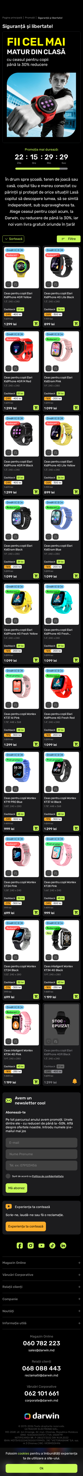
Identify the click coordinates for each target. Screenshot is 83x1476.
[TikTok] (52, 1246)
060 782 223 (41, 1343)
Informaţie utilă (14, 1323)
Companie (10, 1299)
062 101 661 (41, 1393)
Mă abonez (16, 1188)
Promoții (30, 17)
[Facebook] (20, 1246)
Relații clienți (12, 1287)
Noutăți (8, 1311)
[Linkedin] (63, 1246)
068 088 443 (41, 1368)
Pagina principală (12, 17)
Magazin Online (14, 1263)
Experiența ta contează (25, 1226)
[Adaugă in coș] (36, 323)
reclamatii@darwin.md (41, 1375)
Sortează (15, 239)
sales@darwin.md (41, 1350)
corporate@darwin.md (41, 1400)
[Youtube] (41, 1245)
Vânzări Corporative (17, 1275)
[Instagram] (31, 1246)
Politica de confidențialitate (48, 1176)
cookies (23, 1453)
